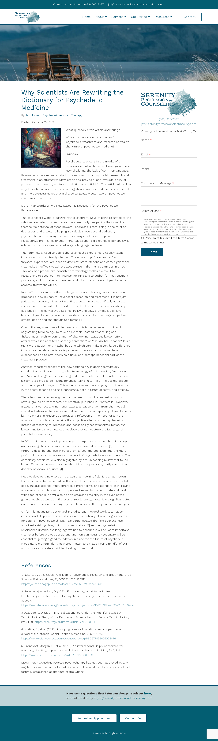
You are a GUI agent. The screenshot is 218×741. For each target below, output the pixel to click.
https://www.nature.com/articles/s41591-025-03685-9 (57, 655)
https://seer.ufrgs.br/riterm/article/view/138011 (64, 622)
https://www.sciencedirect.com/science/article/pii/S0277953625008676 (68, 638)
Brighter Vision (117, 733)
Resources (162, 16)
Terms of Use (151, 211)
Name (146, 140)
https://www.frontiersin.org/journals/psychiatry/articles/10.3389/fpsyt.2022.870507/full (78, 605)
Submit (152, 252)
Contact (190, 16)
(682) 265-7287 (169, 119)
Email (146, 154)
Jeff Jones (32, 115)
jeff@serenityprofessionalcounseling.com (168, 123)
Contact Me (133, 718)
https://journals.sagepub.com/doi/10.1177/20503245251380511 (61, 584)
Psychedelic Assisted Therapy (62, 115)
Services (117, 16)
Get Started (139, 16)
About (99, 16)
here (147, 693)
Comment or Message (157, 183)
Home (86, 16)
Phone (145, 168)
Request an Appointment (94, 718)
